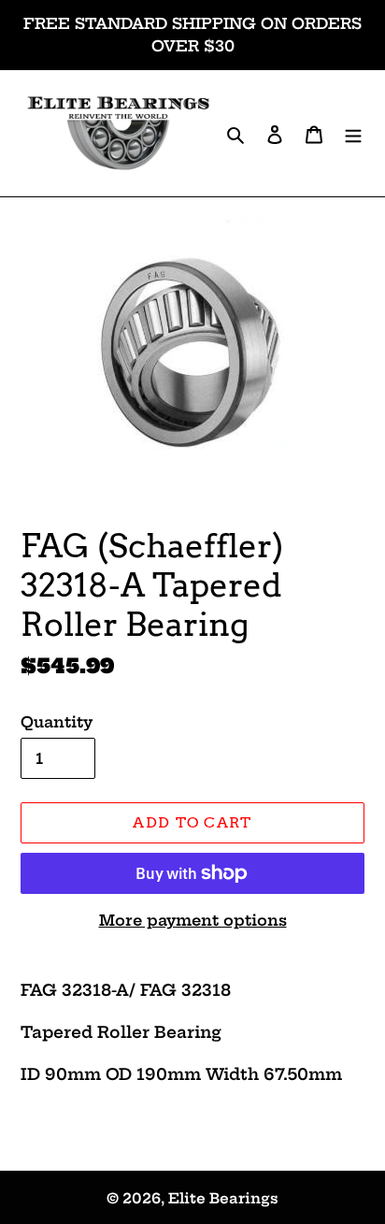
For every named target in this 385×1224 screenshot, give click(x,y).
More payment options (193, 920)
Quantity (57, 722)
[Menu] (353, 133)
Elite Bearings (223, 1198)
